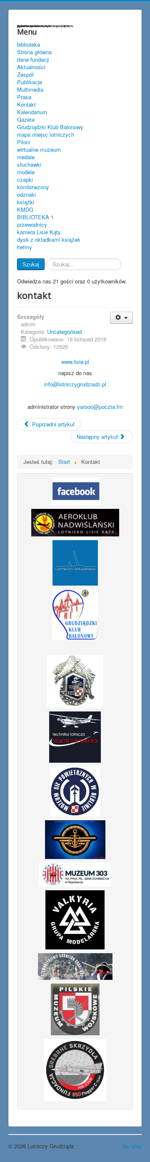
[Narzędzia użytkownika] (121, 318)
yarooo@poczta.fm (100, 407)
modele (26, 172)
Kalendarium (32, 112)
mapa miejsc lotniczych (45, 134)
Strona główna (34, 52)
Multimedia (30, 89)
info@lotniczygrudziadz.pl (75, 384)
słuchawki (29, 164)
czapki (25, 179)
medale (26, 157)
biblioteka (28, 44)
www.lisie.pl (75, 362)
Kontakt (26, 104)
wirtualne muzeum (39, 149)
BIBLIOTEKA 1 (35, 217)
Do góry (132, 1146)
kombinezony (33, 187)
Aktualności (31, 67)
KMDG (25, 209)
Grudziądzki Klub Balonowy (50, 127)
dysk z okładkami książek (48, 239)
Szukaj (30, 264)
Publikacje (29, 82)
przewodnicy (32, 224)
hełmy (24, 247)
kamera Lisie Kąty (39, 232)
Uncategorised (64, 332)
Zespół (25, 74)
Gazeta (26, 119)
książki (25, 202)
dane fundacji (33, 59)
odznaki (26, 194)
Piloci (23, 142)
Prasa (24, 97)
